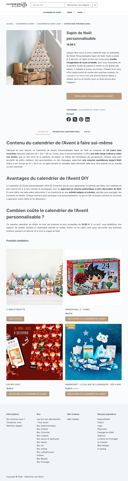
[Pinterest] (81, 119)
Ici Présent (102, 442)
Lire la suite (15, 319)
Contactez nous (13, 422)
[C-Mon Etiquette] (34, 277)
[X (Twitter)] (75, 119)
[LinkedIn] (87, 119)
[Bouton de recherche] (94, 4)
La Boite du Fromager (108, 439)
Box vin (40, 445)
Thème (69, 12)
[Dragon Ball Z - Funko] (93, 277)
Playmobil (102, 429)
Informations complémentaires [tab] (66, 132)
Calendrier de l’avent (52, 12)
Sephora (101, 435)
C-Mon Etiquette (15, 309)
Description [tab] (43, 132)
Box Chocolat (43, 432)
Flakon (101, 422)
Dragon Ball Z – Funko (77, 309)
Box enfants (42, 429)
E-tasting (102, 449)
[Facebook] (68, 119)
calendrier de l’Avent (76, 75)
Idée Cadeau (73, 419)
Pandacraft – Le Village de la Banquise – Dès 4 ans (93, 384)
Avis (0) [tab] (87, 132)
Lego (100, 425)
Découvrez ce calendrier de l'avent (94, 96)
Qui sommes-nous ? (15, 419)
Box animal (42, 449)
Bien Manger (103, 445)
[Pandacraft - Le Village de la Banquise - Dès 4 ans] (93, 352)
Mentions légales (14, 425)
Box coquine (42, 435)
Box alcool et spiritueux (48, 439)
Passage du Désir (106, 432)
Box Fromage (43, 462)
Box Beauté (42, 458)
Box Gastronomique (46, 425)
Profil (80, 12)
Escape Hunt (13, 384)
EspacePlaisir (104, 419)
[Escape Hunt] (34, 352)
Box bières (42, 442)
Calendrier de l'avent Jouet (92, 110)
